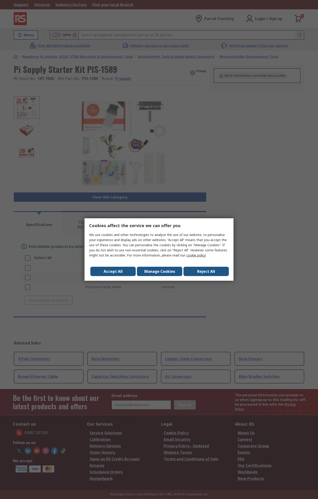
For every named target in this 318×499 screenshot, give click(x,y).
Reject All (206, 271)
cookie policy (196, 255)
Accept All (113, 271)
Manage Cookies (159, 271)
